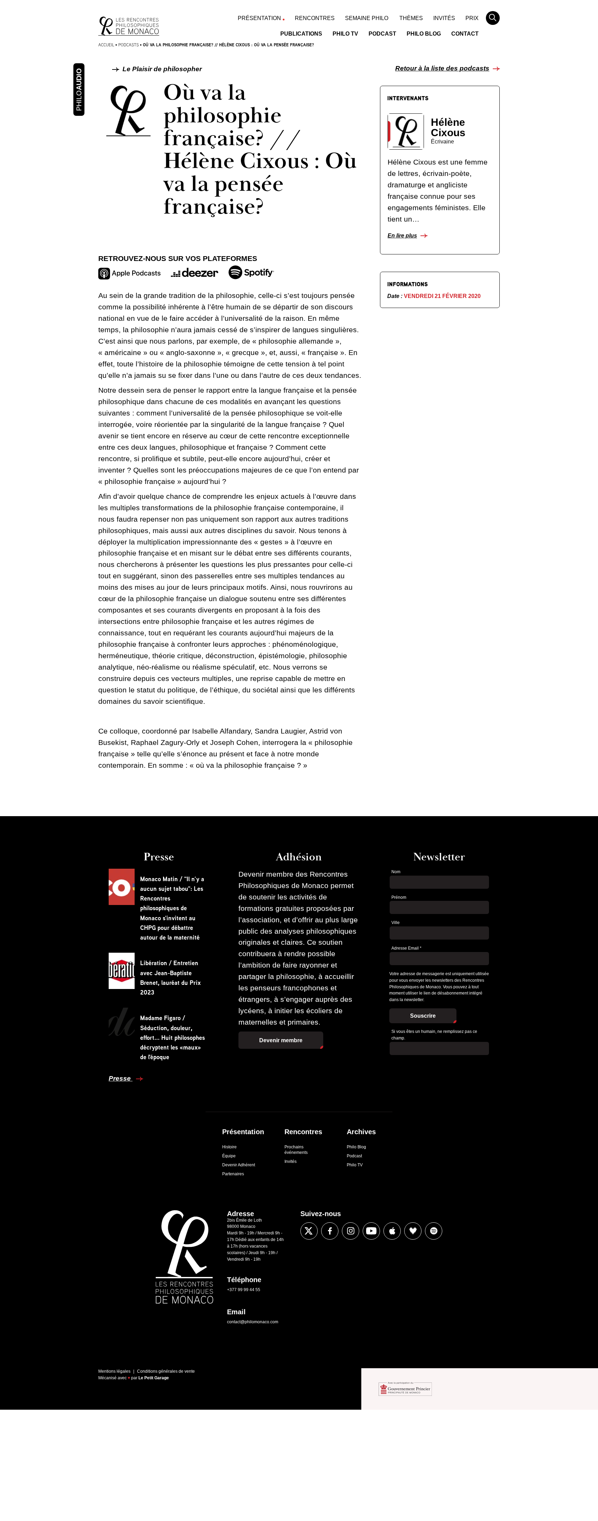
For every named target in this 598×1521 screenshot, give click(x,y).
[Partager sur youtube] (371, 1231)
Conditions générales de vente (166, 1371)
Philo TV (345, 34)
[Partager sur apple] (392, 1231)
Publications (301, 34)
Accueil (106, 44)
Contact (465, 34)
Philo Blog (424, 34)
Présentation (259, 18)
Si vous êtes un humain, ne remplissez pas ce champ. (434, 1035)
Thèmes (411, 18)
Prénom (398, 897)
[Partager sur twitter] (82, 864)
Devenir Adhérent (238, 1165)
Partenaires (233, 1174)
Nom (395, 871)
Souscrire (423, 1016)
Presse (121, 1078)
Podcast (382, 34)
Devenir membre (280, 1040)
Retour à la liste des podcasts (442, 68)
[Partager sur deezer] (413, 1231)
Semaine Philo (366, 18)
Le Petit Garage (153, 1377)
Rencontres (315, 18)
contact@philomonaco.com (252, 1321)
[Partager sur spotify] (433, 1231)
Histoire (229, 1147)
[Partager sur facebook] (82, 843)
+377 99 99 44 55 (243, 1289)
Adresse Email (406, 948)
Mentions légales (114, 1371)
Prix (472, 18)
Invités (444, 18)
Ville (395, 922)
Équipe (229, 1156)
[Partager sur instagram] (350, 1231)
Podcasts (128, 44)
